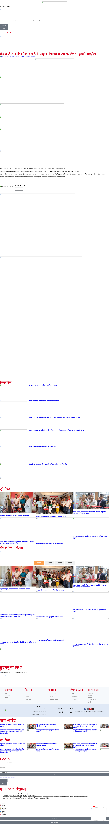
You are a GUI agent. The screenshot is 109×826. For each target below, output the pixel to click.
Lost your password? (5, 777)
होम (6, 693)
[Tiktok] (88, 709)
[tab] (39, 563)
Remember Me (5, 772)
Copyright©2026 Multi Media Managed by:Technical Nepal (89, 711)
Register (13, 777)
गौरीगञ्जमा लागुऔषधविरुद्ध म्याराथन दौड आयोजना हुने (50, 640)
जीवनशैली (7, 695)
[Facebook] (85, 709)
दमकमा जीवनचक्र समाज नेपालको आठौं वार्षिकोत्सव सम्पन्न (44, 401)
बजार (27, 697)
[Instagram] (93, 709)
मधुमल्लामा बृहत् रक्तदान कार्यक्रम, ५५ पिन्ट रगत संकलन (43, 385)
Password (2, 767)
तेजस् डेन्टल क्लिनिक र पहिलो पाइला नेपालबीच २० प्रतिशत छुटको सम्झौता (48, 464)
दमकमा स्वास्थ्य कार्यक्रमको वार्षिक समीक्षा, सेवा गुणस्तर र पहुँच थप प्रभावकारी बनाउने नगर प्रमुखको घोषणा (56, 430)
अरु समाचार (18, 189)
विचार (6, 697)
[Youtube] (90, 709)
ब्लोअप (51, 697)
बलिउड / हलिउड (54, 694)
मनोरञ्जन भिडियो (54, 699)
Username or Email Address (7, 763)
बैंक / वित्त (28, 699)
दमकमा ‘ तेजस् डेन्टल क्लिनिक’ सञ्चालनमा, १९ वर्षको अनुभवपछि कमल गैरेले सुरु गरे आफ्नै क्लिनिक (54, 417)
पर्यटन (27, 694)
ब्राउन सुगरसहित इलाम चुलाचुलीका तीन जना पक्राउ (42, 446)
